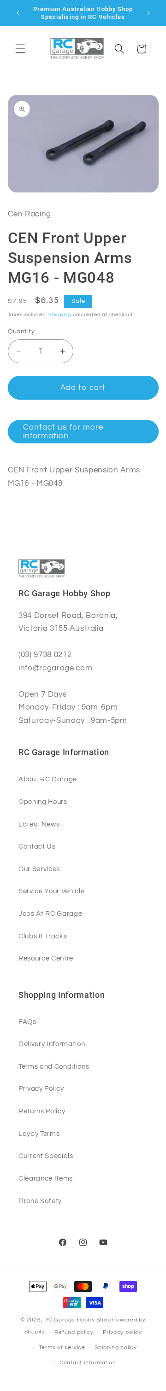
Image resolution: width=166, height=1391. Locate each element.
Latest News (38, 824)
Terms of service (62, 1347)
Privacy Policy (41, 1088)
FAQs (27, 1021)
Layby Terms (38, 1133)
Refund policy (73, 1332)
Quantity (21, 331)
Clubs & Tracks (42, 936)
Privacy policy (122, 1332)
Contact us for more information (63, 431)
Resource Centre (45, 958)
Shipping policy (116, 1347)
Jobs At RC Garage (50, 913)
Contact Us (37, 846)
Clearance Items (45, 1178)
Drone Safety (40, 1201)
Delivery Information (51, 1044)
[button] (20, 49)
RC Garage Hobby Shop (77, 1320)
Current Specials (45, 1155)
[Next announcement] (148, 13)
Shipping (59, 314)
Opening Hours (42, 801)
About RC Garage (47, 779)
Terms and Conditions (53, 1066)
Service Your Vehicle (51, 891)
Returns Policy (41, 1111)
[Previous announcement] (18, 13)
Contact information (87, 1363)
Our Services (39, 869)
